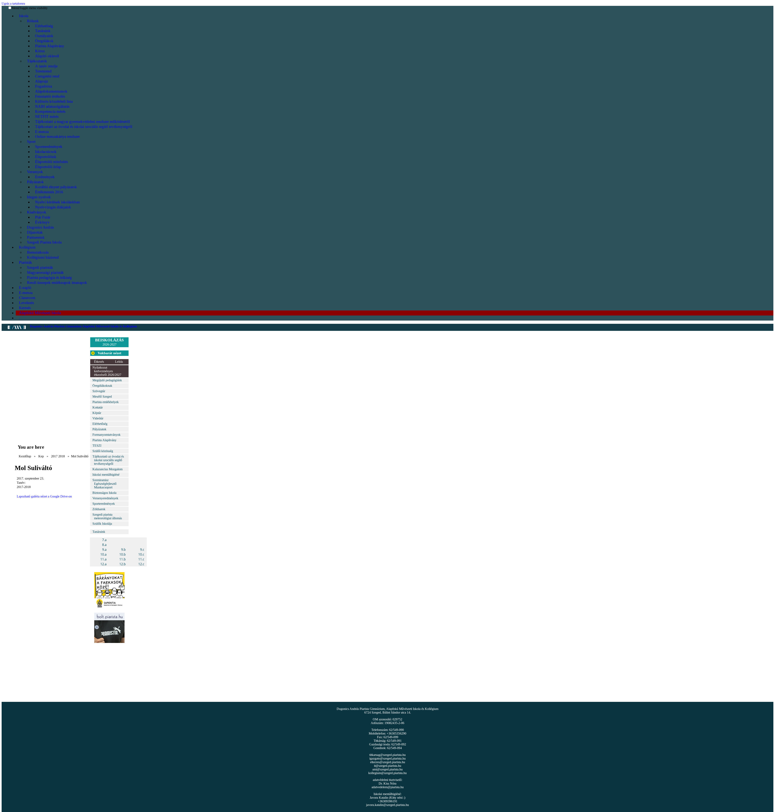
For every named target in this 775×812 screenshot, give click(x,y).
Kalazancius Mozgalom (107, 469)
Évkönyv (42, 222)
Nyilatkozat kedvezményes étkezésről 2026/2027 (106, 371)
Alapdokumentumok (51, 91)
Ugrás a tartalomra (13, 3)
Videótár (97, 418)
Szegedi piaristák (40, 267)
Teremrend (43, 71)
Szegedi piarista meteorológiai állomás (107, 516)
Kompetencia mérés (50, 111)
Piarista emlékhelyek (105, 402)
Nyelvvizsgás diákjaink (53, 207)
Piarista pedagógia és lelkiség (49, 277)
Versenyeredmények (105, 498)
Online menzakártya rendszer (57, 136)
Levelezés (26, 303)
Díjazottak (35, 232)
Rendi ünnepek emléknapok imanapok (57, 282)
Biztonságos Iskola (104, 492)
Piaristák (25, 262)
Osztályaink (44, 36)
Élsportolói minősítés (51, 162)
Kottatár (97, 407)
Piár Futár (42, 217)
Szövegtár (98, 391)
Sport (31, 141)
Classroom (27, 298)
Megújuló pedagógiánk (107, 380)
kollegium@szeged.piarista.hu (387, 773)
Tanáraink (42, 31)
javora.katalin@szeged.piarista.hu (387, 805)
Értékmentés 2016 (49, 192)
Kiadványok (36, 212)
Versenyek (35, 172)
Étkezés (99, 361)
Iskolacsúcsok (46, 151)
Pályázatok (35, 182)
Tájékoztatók (37, 61)
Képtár (96, 413)
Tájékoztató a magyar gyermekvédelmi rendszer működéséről (82, 121)
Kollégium (27, 247)
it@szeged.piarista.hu (387, 765)
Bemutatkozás (38, 252)
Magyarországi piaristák (45, 272)
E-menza (42, 132)
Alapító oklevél (47, 56)
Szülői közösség (102, 451)
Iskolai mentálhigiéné (105, 474)
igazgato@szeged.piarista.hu (387, 758)
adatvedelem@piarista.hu (388, 787)
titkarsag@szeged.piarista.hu (387, 755)
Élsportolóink (45, 157)
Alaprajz (41, 81)
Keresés (25, 308)
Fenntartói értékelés (50, 96)
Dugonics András (40, 227)
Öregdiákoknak (102, 385)
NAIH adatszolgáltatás (52, 106)
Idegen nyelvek (39, 197)
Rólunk (33, 21)
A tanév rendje (46, 66)
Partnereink (36, 237)
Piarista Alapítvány (49, 46)
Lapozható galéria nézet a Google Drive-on (44, 496)
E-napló (25, 287)
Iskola (23, 16)
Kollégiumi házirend (43, 257)
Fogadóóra (43, 86)
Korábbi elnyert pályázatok (56, 187)
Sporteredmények (48, 146)
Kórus (40, 51)
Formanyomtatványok (106, 434)
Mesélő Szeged (102, 396)
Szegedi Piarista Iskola (44, 242)
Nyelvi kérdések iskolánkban (57, 202)
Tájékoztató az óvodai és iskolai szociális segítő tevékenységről (83, 126)
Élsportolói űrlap (48, 167)
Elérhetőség (44, 26)
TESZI (96, 445)
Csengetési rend (47, 76)
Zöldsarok (98, 509)
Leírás (119, 361)
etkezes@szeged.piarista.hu (387, 762)
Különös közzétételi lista (54, 101)
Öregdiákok (44, 41)
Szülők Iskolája (102, 523)
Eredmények (45, 177)
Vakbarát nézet (109, 353)
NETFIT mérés (47, 116)
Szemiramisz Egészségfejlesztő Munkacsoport (104, 483)
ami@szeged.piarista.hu (387, 769)
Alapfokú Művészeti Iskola (40, 313)
